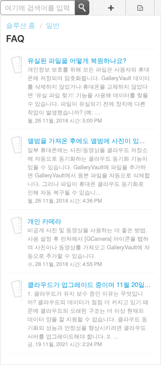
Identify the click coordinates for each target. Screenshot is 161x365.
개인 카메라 (44, 220)
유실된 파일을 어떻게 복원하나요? (76, 60)
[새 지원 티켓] (111, 7)
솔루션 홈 (21, 25)
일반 (53, 25)
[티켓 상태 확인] (140, 7)
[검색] (82, 7)
